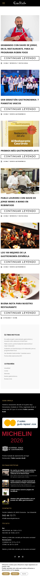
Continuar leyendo (20, 58)
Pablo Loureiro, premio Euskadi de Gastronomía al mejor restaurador (22, 481)
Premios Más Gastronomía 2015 (20, 150)
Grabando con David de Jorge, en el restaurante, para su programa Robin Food (19, 49)
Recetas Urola (23, 63)
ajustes (17, 570)
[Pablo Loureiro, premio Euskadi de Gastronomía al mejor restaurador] (5, 483)
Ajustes (24, 574)
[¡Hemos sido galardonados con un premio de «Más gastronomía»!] (5, 500)
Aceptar (6, 574)
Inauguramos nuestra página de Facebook (22, 490)
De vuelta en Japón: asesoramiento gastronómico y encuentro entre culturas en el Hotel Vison (23, 471)
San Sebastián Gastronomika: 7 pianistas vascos (17, 353)
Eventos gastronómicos (18, 114)
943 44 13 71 (9, 515)
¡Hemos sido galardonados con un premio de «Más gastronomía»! (22, 499)
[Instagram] (22, 556)
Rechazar (15, 574)
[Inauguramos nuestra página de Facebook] (5, 492)
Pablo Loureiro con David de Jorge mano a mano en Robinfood (18, 201)
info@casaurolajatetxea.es (11, 518)
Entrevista (13, 63)
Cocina (5, 63)
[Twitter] (19, 556)
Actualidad (7, 318)
